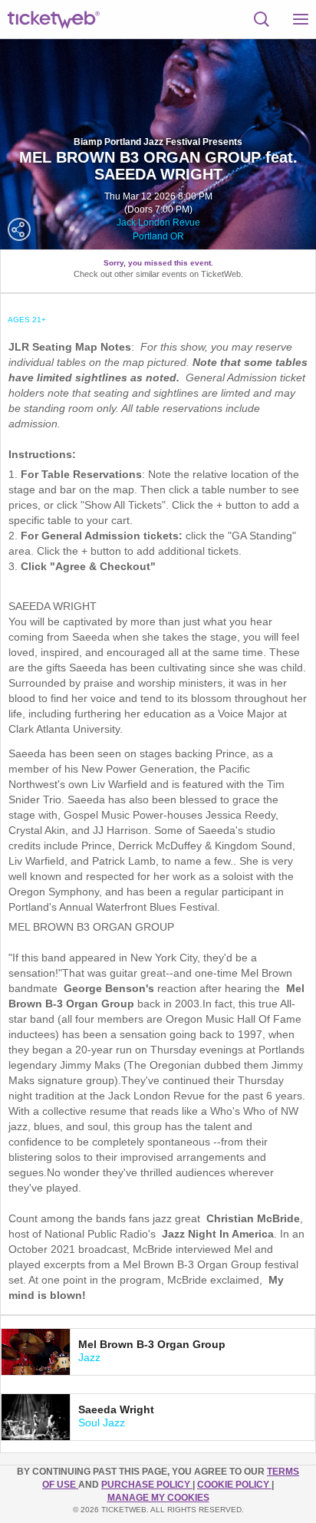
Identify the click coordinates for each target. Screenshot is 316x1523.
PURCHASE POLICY (147, 1484)
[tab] (158, 1352)
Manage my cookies (158, 1497)
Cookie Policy (234, 1484)
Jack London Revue (158, 222)
